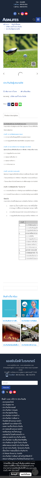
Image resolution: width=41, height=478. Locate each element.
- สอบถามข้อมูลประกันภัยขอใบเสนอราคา (18, 459)
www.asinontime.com (27, 365)
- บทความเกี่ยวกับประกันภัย (12, 426)
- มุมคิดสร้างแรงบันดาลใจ (12, 424)
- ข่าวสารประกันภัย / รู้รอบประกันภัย (15, 448)
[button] (33, 19)
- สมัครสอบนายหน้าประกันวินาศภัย (15, 445)
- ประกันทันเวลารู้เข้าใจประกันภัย (14, 442)
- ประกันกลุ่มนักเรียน (9, 413)
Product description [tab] (11, 115)
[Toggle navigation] (38, 19)
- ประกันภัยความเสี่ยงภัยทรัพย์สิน (14, 440)
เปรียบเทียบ (26, 91)
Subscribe (6, 387)
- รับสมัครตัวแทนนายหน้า (11, 421)
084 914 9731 (30, 375)
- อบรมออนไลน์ (8, 402)
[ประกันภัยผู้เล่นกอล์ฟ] (20, 51)
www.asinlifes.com (13, 365)
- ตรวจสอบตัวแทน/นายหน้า (12, 429)
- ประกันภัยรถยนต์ (9, 407)
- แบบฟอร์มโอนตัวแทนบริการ (13, 434)
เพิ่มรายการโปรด (11, 91)
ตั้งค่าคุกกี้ (14, 474)
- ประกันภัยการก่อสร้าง (10, 415)
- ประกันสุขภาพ (8, 405)
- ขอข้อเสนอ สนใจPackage (12, 432)
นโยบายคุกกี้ (15, 470)
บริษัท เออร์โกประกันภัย (18, 96)
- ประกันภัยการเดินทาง (10, 418)
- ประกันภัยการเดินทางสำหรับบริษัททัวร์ (17, 456)
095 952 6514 (23, 4)
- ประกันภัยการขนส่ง (10, 410)
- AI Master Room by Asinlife (12, 453)
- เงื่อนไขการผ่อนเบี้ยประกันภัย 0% (15, 451)
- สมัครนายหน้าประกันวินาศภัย (13, 437)
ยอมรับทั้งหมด (25, 474)
